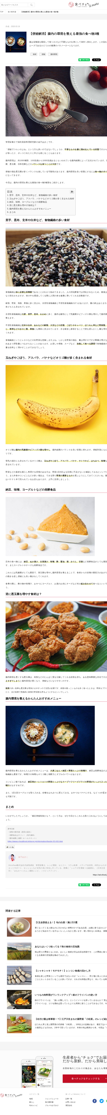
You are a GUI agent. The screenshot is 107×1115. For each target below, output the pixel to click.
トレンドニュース (52, 1099)
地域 (31, 1099)
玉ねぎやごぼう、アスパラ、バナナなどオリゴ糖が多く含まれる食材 (41, 198)
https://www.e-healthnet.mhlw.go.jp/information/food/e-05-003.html (35, 841)
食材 (34, 54)
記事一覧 (68, 1099)
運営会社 (68, 1105)
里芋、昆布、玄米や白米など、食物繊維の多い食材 (33, 195)
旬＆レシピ (33, 1105)
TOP (1, 12)
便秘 (43, 54)
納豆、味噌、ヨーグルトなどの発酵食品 (28, 202)
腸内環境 (54, 54)
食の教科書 (12, 12)
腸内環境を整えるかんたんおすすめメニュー (30, 209)
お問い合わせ (70, 1102)
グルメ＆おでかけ (52, 1105)
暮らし (31, 1102)
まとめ (12, 212)
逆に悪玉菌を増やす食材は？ (23, 205)
